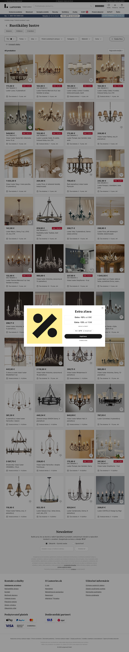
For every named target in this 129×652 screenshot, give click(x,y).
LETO (83, 331)
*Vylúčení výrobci (83, 340)
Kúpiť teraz (83, 336)
